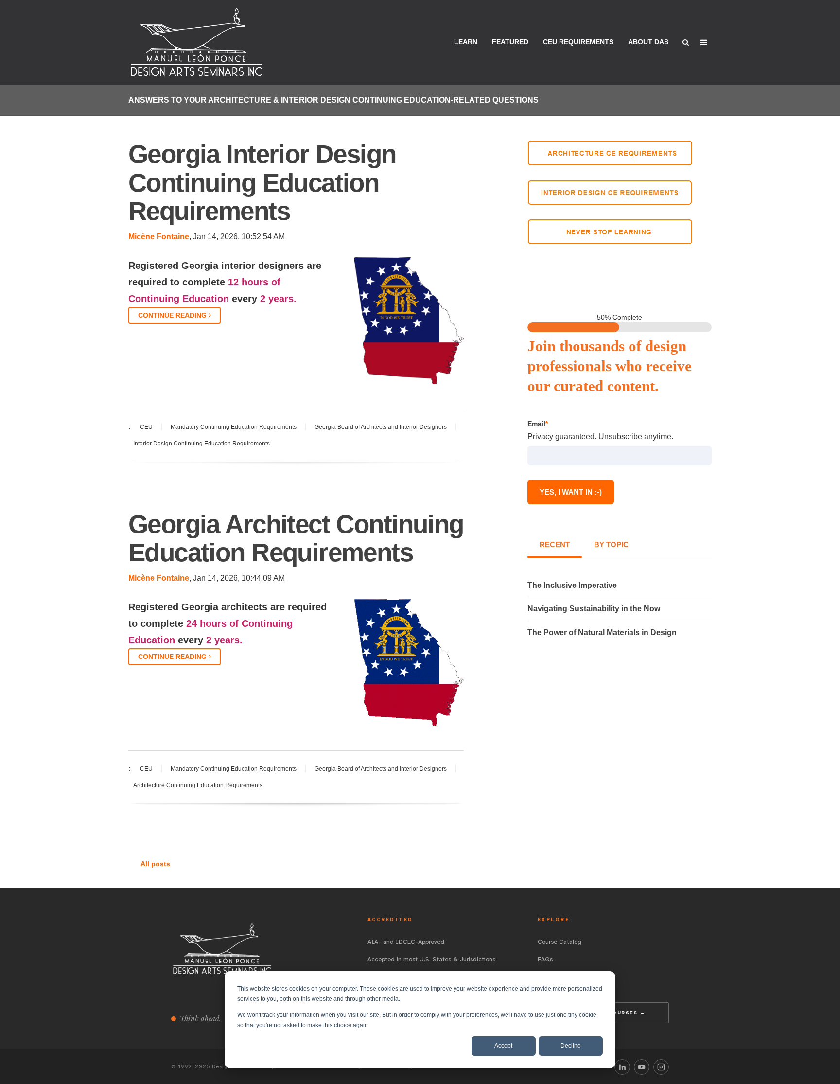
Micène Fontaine (158, 236)
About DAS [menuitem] (648, 42)
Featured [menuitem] (510, 42)
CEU (146, 427)
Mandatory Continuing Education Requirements (234, 427)
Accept (503, 1045)
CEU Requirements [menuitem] (578, 42)
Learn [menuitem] (465, 42)
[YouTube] (641, 1067)
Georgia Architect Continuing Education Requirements (296, 538)
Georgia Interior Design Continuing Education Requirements (262, 182)
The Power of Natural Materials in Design (602, 632)
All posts (155, 864)
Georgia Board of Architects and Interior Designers (381, 427)
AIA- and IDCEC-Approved (406, 942)
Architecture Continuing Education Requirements (197, 785)
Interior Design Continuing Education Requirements (201, 443)
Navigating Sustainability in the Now (593, 608)
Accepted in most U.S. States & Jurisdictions (431, 959)
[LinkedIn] (622, 1067)
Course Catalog (559, 942)
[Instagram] (661, 1067)
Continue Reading (173, 315)
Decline (570, 1045)
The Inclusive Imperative (572, 585)
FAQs (545, 959)
